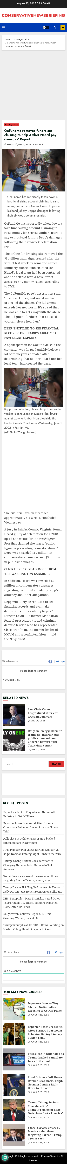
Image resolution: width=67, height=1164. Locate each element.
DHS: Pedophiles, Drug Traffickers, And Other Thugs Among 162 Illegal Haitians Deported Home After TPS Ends (31, 903)
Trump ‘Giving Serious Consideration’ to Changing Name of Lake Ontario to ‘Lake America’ (28, 865)
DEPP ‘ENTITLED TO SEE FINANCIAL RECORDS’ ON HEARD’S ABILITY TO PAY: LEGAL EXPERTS (31, 333)
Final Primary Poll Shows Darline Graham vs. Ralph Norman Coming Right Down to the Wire (14, 1085)
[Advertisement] (33, 87)
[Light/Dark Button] (46, 27)
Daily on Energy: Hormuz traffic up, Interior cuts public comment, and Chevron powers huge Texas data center (14, 740)
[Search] (55, 27)
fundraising (29, 254)
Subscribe (62, 27)
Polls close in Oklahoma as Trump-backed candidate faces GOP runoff (14, 1059)
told (53, 634)
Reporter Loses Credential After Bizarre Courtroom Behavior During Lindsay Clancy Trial (30, 827)
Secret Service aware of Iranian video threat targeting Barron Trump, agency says (14, 1135)
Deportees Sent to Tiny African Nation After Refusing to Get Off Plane (14, 1009)
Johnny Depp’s (38, 237)
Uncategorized (11, 125)
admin (9, 144)
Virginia (46, 529)
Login (62, 661)
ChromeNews (48, 1156)
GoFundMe (12, 223)
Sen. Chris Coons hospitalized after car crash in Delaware (14, 715)
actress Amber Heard (43, 233)
